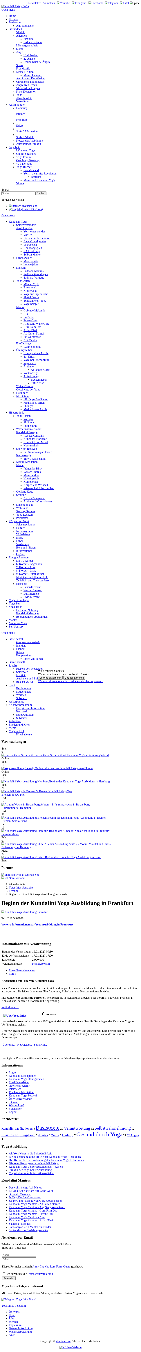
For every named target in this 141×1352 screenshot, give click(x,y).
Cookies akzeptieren (50, 677)
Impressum (96, 681)
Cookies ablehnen (74, 677)
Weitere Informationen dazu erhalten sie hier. (64, 681)
